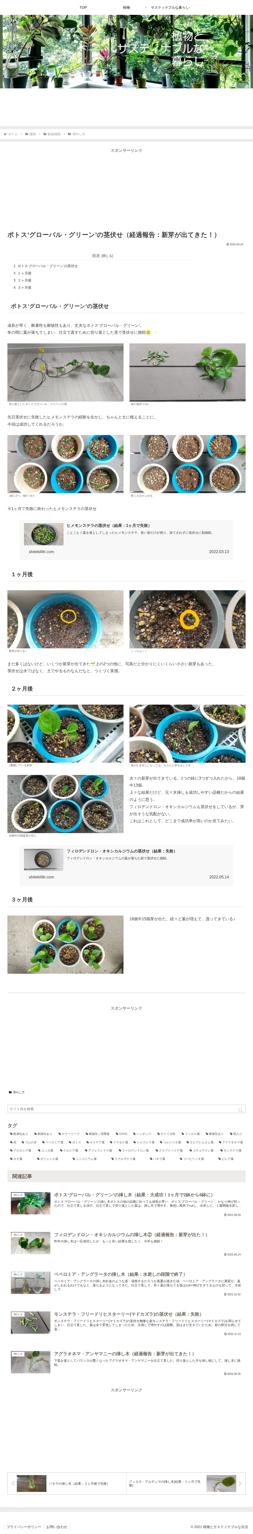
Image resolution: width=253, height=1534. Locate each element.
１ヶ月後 (24, 273)
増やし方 (19, 1092)
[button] (240, 1110)
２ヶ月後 (24, 280)
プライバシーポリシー (24, 1527)
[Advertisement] (126, 189)
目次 (96, 256)
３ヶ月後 (24, 287)
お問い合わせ (56, 1527)
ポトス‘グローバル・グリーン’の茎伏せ (48, 266)
